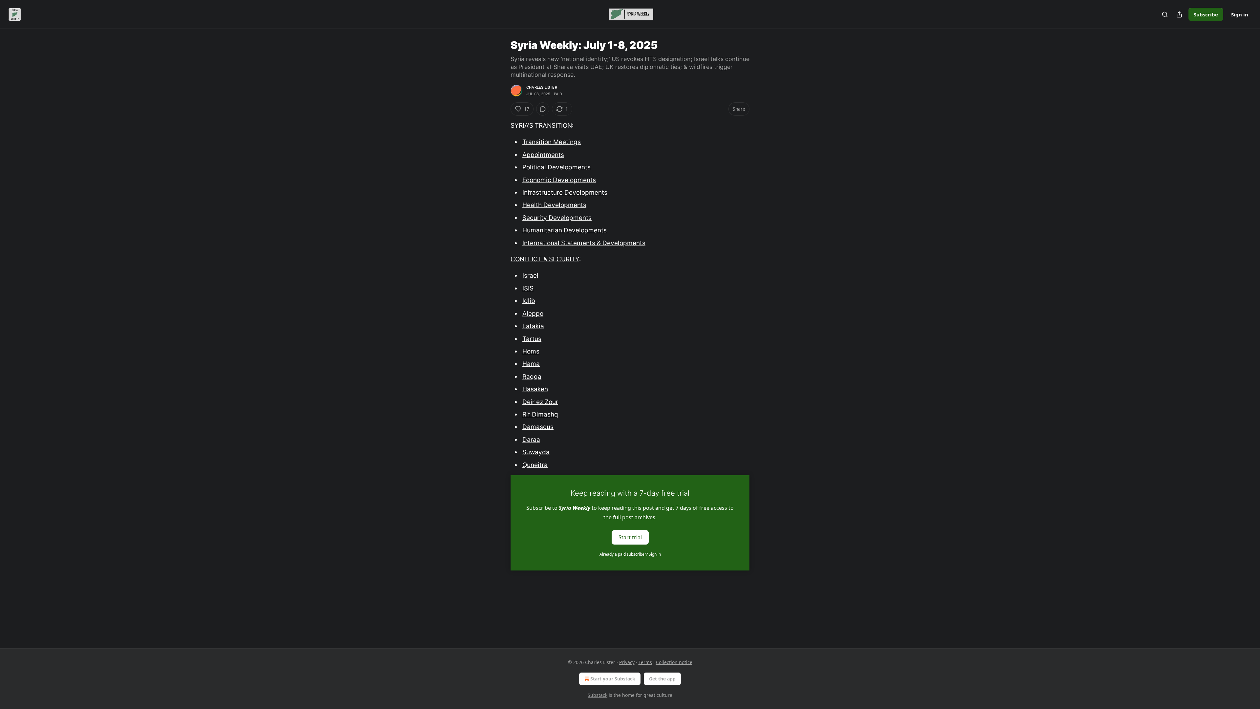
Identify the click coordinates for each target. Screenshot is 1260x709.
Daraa (531, 439)
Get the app (662, 679)
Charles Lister (541, 87)
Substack (597, 695)
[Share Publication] (1179, 14)
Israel (530, 275)
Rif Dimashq (540, 414)
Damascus (538, 427)
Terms (645, 662)
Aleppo (532, 313)
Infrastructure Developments (564, 192)
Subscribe (1206, 14)
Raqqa (531, 376)
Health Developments (554, 205)
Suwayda (536, 452)
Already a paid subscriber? (630, 554)
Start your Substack (612, 679)
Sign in (1239, 14)
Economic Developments (559, 180)
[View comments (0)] (542, 109)
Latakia (533, 326)
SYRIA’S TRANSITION (541, 125)
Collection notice (674, 662)
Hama (531, 364)
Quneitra (535, 465)
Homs (530, 351)
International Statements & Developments (583, 243)
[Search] (1164, 14)
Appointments (543, 155)
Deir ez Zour (540, 402)
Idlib (528, 301)
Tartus (531, 339)
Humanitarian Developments (564, 230)
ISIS (528, 288)
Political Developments (556, 167)
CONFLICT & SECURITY (545, 259)
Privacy (627, 662)
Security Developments (557, 218)
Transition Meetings (551, 142)
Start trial (630, 537)
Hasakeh (535, 389)
